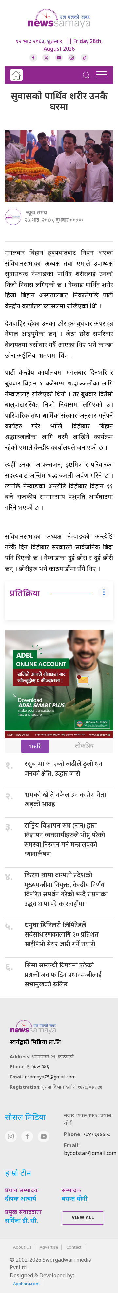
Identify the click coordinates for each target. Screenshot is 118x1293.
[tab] (35, 747)
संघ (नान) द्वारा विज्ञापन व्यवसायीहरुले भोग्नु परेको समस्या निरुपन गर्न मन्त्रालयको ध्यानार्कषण (64, 840)
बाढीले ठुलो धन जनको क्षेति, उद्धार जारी (63, 769)
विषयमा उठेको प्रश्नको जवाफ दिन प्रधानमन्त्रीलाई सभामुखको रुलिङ (63, 975)
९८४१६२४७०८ (96, 1135)
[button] (86, 75)
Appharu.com (26, 1283)
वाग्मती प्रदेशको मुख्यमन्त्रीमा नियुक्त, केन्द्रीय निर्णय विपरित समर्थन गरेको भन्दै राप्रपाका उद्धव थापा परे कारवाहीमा (66, 889)
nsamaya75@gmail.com (50, 1077)
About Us (22, 1247)
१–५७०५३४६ (38, 1067)
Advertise (49, 1247)
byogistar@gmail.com (90, 1154)
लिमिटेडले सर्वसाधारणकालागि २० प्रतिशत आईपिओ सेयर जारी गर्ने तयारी (62, 935)
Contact (74, 1247)
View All (83, 1218)
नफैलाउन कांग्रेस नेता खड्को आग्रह (65, 799)
